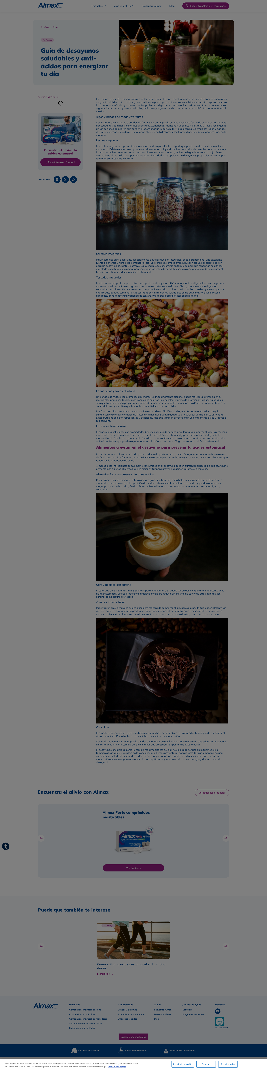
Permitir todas (228, 1064)
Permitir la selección (182, 1064)
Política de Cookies (117, 1066)
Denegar (206, 1064)
